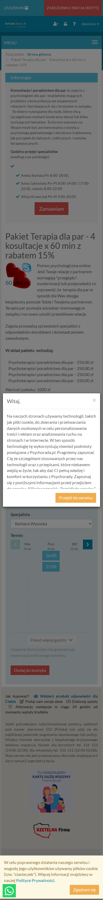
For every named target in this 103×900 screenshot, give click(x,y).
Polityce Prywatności (35, 880)
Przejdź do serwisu (76, 497)
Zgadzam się (84, 889)
